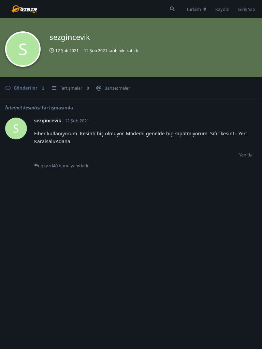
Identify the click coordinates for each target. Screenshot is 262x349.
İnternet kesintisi (23, 108)
